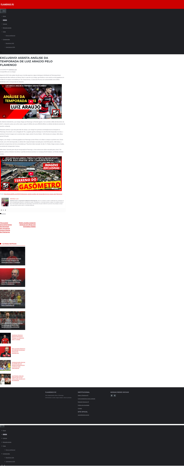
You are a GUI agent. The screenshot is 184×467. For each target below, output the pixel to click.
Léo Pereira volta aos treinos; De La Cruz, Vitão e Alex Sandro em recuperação (12, 325)
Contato (80, 408)
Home (4, 16)
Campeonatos (6, 39)
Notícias (5, 20)
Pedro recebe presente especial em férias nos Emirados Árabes (27, 224)
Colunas (5, 24)
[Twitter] (3, 210)
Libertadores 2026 (10, 47)
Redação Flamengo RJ (83, 402)
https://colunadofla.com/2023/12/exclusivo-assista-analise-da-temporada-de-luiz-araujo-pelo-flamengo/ (33, 194)
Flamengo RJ (7, 4)
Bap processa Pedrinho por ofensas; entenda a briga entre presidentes (11, 282)
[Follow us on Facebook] (2, 465)
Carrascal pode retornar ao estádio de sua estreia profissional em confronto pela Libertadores (18, 365)
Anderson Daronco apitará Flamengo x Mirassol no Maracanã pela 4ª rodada (11, 260)
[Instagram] (1, 210)
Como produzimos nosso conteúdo (86, 398)
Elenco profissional (10, 35)
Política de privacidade (83, 405)
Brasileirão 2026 (10, 43)
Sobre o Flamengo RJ (83, 395)
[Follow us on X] (4, 465)
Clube (4, 31)
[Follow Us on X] (115, 395)
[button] (1, 52)
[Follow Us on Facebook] (111, 395)
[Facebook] (5, 210)
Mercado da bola (7, 28)
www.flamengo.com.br (83, 415)
